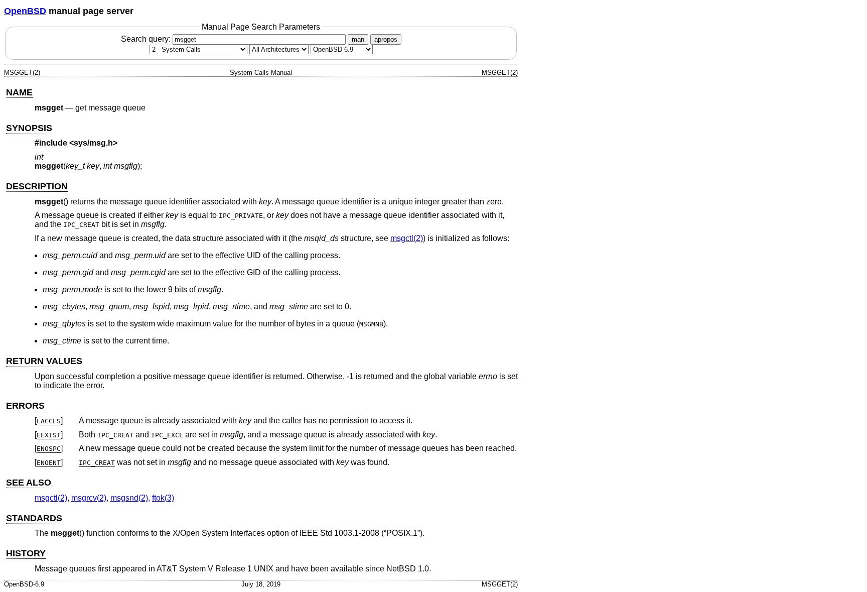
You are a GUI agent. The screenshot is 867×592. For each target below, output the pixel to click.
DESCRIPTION (37, 186)
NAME (19, 92)
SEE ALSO (28, 483)
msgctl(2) (406, 238)
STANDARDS (34, 518)
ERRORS (25, 406)
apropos (385, 39)
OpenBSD (25, 11)
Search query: (147, 39)
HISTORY (26, 553)
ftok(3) (163, 498)
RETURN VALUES (44, 361)
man (358, 39)
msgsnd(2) (129, 498)
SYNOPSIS (29, 128)
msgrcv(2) (88, 498)
